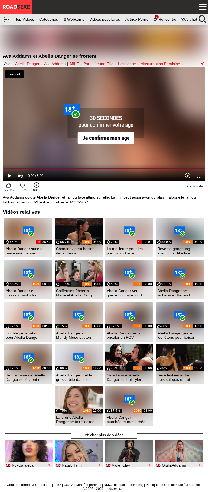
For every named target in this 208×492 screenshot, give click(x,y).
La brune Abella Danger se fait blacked (75, 419)
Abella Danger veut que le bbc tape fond (124, 293)
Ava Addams (55, 64)
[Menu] (201, 7)
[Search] (202, 18)
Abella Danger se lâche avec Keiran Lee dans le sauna (176, 293)
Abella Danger (27, 64)
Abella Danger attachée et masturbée (126, 419)
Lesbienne (127, 64)
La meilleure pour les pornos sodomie (125, 251)
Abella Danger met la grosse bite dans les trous (74, 377)
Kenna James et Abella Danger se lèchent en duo (25, 377)
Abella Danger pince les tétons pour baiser (175, 335)
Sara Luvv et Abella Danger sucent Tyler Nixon (124, 377)
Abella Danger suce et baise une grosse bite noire (25, 251)
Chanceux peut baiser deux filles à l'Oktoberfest (75, 251)
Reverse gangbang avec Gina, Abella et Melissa (174, 251)
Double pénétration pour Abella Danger (22, 335)
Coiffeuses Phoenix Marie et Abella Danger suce (75, 293)
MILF (74, 64)
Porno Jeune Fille (98, 64)
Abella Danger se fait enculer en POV (124, 335)
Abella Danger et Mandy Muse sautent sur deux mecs (74, 335)
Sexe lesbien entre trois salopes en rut (173, 377)
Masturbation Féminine (160, 64)
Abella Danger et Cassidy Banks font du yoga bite (25, 293)
